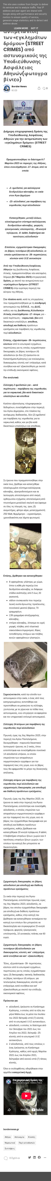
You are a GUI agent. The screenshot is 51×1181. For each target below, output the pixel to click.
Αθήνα (8, 1137)
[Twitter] (29, 1158)
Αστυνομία (19, 1137)
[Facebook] (39, 1158)
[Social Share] (39, 88)
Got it (34, 28)
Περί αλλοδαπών (27, 1142)
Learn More (21, 28)
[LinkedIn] (34, 1158)
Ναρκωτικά (10, 1142)
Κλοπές (31, 1137)
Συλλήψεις (10, 1148)
